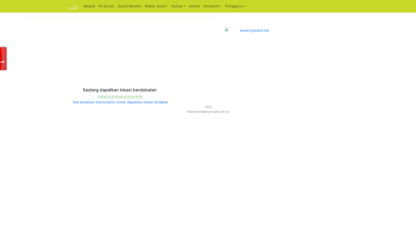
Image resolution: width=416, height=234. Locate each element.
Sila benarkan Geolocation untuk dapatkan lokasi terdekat (120, 102)
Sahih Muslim (129, 6)
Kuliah (177, 6)
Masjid (89, 6)
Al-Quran (106, 6)
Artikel (194, 6)
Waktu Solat (155, 6)
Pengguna (234, 6)
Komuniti (211, 6)
